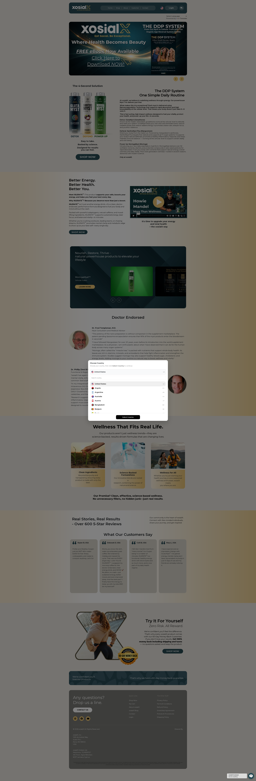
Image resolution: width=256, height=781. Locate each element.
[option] (128, 384)
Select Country (128, 417)
